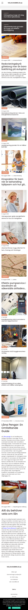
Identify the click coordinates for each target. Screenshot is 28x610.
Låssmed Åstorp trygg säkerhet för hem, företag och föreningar (13, 249)
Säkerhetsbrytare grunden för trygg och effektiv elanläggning (13, 28)
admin (14, 279)
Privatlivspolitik (16, 607)
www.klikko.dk (15, 582)
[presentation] (25, 267)
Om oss (14, 596)
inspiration (6, 13)
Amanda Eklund (17, 60)
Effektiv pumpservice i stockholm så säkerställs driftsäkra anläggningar (13, 286)
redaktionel (5, 417)
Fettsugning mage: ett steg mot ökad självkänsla (14, 16)
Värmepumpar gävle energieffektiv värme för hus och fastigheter (13, 217)
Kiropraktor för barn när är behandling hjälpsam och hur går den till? (13, 182)
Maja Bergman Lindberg (19, 506)
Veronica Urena (19, 420)
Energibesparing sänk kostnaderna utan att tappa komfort (13, 320)
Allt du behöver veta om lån (11, 512)
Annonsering (14, 594)
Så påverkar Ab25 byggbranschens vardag (13, 352)
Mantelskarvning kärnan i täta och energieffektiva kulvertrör (13, 113)
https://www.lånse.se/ (9, 528)
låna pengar (7, 436)
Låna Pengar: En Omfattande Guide (12, 428)
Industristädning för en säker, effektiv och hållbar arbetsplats (12, 384)
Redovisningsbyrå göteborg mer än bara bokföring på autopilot (13, 66)
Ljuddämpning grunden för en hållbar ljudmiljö (13, 146)
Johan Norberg (17, 175)
